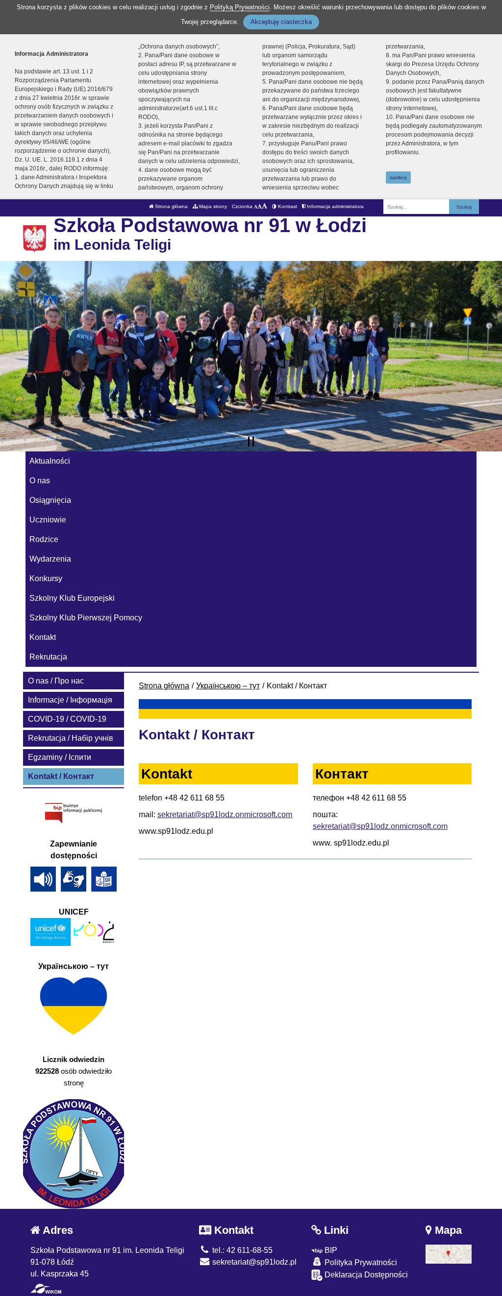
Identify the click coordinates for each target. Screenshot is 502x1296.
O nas (39, 480)
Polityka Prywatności (360, 1262)
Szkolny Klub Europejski (72, 598)
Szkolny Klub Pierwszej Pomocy (85, 617)
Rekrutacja (48, 657)
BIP (330, 1250)
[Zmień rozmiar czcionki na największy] (264, 206)
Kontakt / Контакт (61, 776)
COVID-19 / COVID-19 (67, 719)
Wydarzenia (50, 559)
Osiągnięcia (50, 500)
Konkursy (45, 578)
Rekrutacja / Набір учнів (70, 738)
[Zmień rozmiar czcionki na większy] (259, 206)
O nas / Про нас (56, 681)
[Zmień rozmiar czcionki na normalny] (255, 206)
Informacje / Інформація (70, 700)
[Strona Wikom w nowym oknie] (45, 1289)
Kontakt (42, 637)
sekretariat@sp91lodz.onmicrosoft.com (224, 814)
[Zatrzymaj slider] (251, 442)
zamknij (398, 177)
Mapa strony (212, 206)
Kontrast (286, 206)
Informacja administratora (334, 206)
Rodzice (43, 539)
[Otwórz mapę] (449, 1253)
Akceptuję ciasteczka (281, 21)
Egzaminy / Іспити (59, 757)
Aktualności (49, 461)
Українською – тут (228, 686)
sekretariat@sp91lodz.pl (253, 1262)
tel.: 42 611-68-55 (241, 1250)
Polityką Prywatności (240, 7)
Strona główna (170, 206)
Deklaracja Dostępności (365, 1275)
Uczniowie (47, 520)
